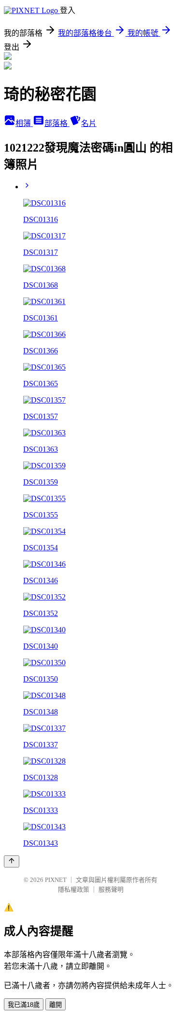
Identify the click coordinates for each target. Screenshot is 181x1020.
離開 (55, 1004)
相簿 (24, 123)
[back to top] (11, 861)
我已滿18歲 (24, 1004)
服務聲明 (111, 889)
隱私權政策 (73, 889)
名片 (89, 123)
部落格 (57, 123)
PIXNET (56, 879)
